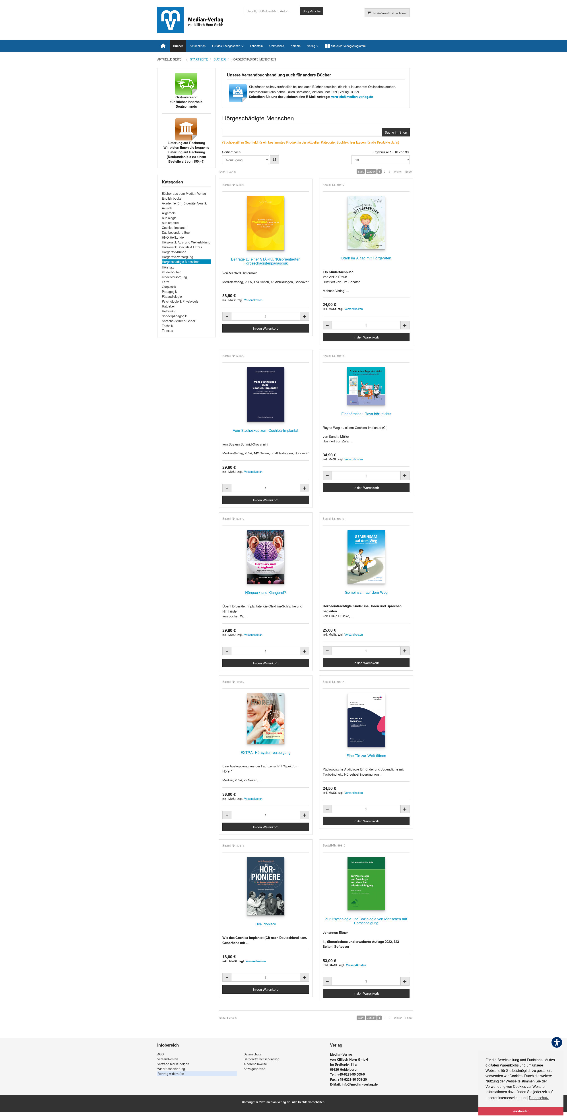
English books (171, 198)
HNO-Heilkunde (173, 237)
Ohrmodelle (276, 46)
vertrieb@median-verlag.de (352, 96)
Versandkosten (253, 300)
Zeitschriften (198, 46)
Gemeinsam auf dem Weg (366, 592)
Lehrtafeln (256, 46)
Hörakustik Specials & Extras (182, 247)
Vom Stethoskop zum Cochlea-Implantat (265, 430)
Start (360, 171)
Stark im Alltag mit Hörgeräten (366, 258)
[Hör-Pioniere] (265, 886)
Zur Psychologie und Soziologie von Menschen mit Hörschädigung (366, 920)
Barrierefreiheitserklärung (261, 1059)
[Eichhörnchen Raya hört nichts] (366, 386)
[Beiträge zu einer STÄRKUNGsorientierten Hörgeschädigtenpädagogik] (265, 223)
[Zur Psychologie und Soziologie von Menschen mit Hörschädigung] (366, 883)
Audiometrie (170, 222)
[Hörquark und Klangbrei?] (265, 557)
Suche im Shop (396, 132)
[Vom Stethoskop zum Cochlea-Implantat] (265, 394)
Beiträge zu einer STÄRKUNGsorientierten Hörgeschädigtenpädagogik (265, 261)
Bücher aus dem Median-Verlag (184, 193)
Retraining (169, 311)
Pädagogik (169, 291)
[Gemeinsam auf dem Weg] (366, 557)
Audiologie (169, 218)
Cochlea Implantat (174, 227)
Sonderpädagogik (174, 316)
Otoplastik (169, 286)
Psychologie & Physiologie (180, 301)
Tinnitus (167, 330)
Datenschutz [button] (539, 1098)
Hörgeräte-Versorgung (177, 257)
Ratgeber (168, 306)
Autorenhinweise (255, 1064)
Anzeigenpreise (254, 1068)
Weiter (398, 171)
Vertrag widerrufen (171, 1073)
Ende (408, 171)
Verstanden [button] (521, 1111)
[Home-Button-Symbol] (163, 46)
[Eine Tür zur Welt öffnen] (366, 720)
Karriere (296, 46)
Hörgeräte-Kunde (174, 252)
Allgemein (169, 213)
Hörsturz (168, 267)
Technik (167, 325)
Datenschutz (252, 1054)
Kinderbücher (171, 272)
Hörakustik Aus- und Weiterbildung (186, 242)
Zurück (371, 171)
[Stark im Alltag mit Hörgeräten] (366, 222)
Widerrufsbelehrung (171, 1068)
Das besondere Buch (176, 232)
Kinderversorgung (174, 277)
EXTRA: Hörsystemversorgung (266, 752)
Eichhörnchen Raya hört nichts (366, 413)
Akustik (167, 208)
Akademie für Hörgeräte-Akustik (184, 203)
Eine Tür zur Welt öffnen (366, 755)
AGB (160, 1054)
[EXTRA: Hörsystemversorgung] (265, 718)
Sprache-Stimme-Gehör (178, 321)
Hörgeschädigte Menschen (181, 261)
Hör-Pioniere (265, 923)
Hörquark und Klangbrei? (265, 592)
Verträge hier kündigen (173, 1064)
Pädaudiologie (172, 296)
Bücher (178, 46)
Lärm (165, 282)
